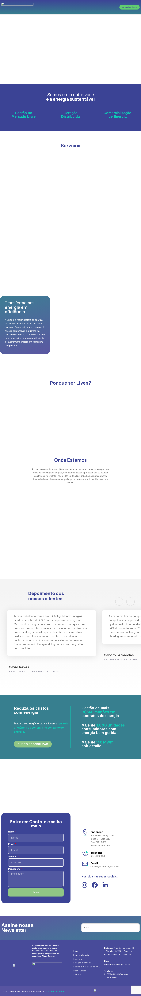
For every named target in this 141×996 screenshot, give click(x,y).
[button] (104, 7)
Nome (11, 832)
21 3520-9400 (110, 977)
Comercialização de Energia (117, 115)
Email (11, 844)
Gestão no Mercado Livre (24, 115)
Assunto (13, 857)
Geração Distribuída (70, 115)
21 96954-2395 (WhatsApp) (116, 974)
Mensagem (14, 869)
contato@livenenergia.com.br (117, 964)
